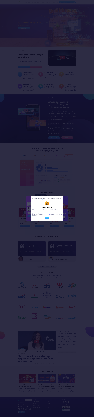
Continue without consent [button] (46, 199)
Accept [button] (47, 218)
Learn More (49, 214)
